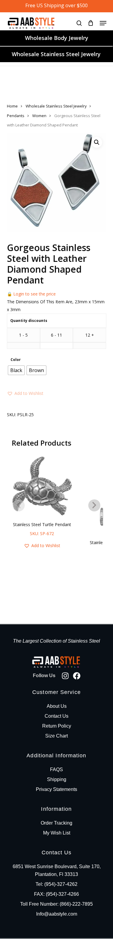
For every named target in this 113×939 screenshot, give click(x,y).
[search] (79, 23)
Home (12, 106)
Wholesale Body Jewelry (56, 37)
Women (39, 115)
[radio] (16, 370)
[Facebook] (76, 676)
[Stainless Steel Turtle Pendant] (42, 486)
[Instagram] (65, 676)
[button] (103, 23)
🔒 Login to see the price (31, 294)
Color (16, 360)
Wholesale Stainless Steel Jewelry (56, 54)
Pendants (15, 115)
